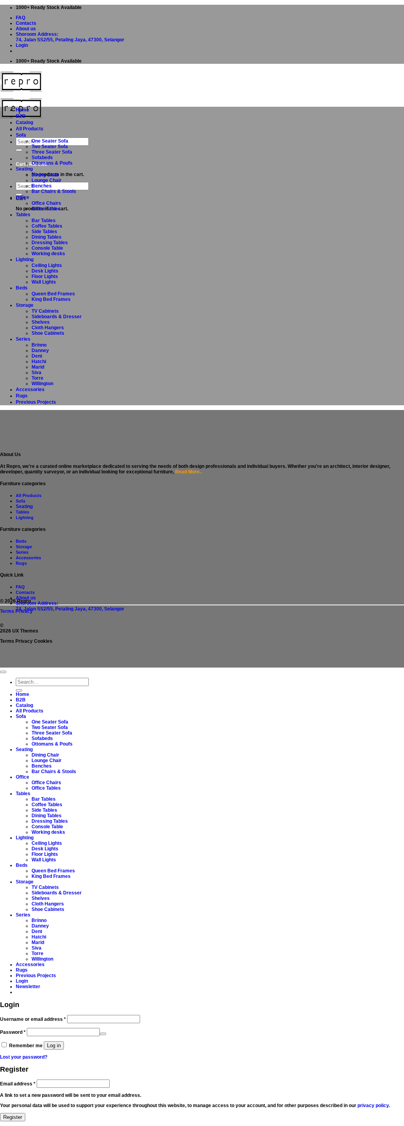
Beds (22, 288)
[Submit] (19, 150)
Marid (38, 367)
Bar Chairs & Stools (54, 191)
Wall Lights (44, 282)
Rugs (22, 396)
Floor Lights (45, 276)
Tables (23, 214)
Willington (42, 383)
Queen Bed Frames (53, 294)
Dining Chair (45, 175)
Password (13, 1032)
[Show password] (103, 1034)
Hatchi (39, 361)
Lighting (25, 259)
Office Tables (46, 208)
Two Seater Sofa (50, 146)
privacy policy (373, 1105)
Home (22, 110)
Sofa (21, 135)
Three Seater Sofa (52, 152)
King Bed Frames (51, 299)
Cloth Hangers (48, 327)
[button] (22, 45)
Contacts (26, 23)
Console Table (47, 248)
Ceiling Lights (47, 265)
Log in (54, 1045)
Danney (40, 350)
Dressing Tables (50, 242)
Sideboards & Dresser (57, 316)
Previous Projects (36, 402)
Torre (37, 378)
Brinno (39, 345)
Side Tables (44, 231)
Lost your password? (23, 1057)
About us (26, 29)
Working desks (48, 253)
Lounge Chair (47, 180)
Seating (24, 169)
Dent (37, 356)
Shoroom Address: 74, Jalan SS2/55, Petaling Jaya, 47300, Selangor (70, 37)
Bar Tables (44, 220)
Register (12, 1117)
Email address (18, 1084)
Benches (42, 186)
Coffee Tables (47, 226)
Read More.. (188, 472)
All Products (29, 129)
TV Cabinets (45, 311)
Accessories (30, 389)
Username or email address (33, 1019)
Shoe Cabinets (48, 333)
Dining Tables (47, 237)
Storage (25, 305)
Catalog (24, 122)
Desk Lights (45, 271)
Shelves (41, 322)
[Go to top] (3, 672)
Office (22, 197)
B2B (21, 116)
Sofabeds (42, 157)
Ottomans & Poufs (52, 163)
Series (23, 339)
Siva (36, 372)
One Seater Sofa (50, 141)
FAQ (20, 17)
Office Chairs (46, 203)
